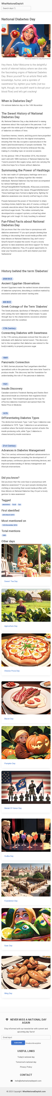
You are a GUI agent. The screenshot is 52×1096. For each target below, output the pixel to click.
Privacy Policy (26, 1067)
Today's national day (26, 1057)
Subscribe (18, 1043)
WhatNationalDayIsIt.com (34, 1091)
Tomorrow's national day (26, 1062)
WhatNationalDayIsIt (12, 3)
